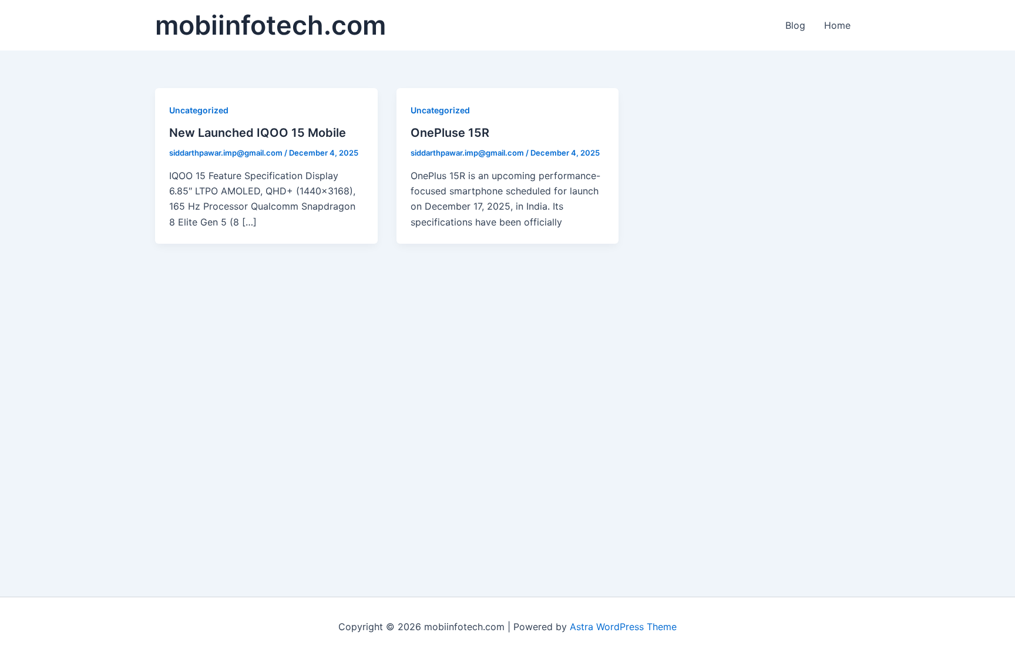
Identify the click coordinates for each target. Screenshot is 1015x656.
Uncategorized (198, 110)
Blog (795, 25)
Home (837, 25)
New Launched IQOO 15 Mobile (257, 133)
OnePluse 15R (450, 133)
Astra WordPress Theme (623, 627)
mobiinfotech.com (270, 25)
